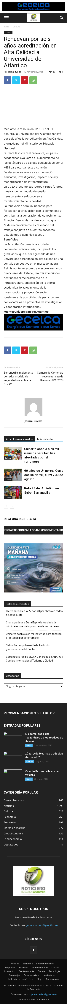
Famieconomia (26, 971)
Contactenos (52, 979)
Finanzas (23, 967)
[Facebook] (7, 80)
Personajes (14, 975)
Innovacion (9, 971)
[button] (6, 18)
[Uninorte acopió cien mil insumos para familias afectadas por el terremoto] (13, 453)
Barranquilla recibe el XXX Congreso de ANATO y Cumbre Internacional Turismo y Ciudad (34, 658)
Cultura (16, 26)
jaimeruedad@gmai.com (44, 994)
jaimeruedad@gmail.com (42, 925)
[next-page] (12, 506)
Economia (28, 963)
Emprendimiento (45, 963)
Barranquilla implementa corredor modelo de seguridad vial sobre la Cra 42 (18, 378)
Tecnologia (54, 971)
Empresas (10, 967)
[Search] (62, 18)
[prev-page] (6, 506)
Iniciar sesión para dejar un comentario (33, 530)
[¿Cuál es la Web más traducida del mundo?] (13, 758)
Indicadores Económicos (20, 979)
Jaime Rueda (14, 71)
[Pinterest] (24, 80)
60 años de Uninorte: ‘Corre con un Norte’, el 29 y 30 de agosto (43, 475)
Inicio (6, 26)
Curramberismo (32, 975)
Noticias (15, 963)
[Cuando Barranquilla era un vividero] (13, 775)
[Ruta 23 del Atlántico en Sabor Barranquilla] (13, 492)
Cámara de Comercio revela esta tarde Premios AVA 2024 (50, 376)
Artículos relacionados (19, 439)
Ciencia (41, 971)
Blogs (28, 745)
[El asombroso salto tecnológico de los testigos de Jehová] (13, 738)
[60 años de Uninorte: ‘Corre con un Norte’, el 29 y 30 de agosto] (13, 475)
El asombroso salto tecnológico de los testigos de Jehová (44, 737)
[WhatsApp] (33, 80)
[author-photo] (33, 415)
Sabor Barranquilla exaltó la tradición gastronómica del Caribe (28, 647)
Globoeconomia (40, 967)
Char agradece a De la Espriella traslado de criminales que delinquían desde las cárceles (32, 624)
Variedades (49, 975)
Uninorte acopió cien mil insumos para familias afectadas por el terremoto (34, 635)
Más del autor (45, 439)
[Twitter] (16, 80)
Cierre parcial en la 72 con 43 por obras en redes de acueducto (34, 613)
